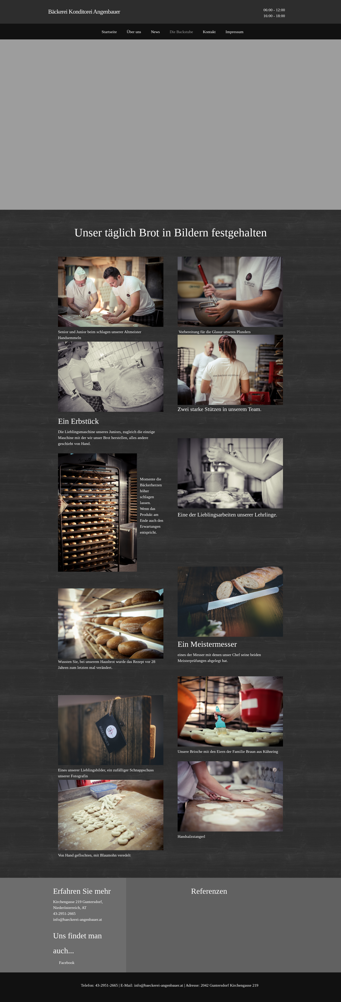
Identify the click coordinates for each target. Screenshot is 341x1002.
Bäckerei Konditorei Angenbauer (84, 11)
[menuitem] (109, 32)
